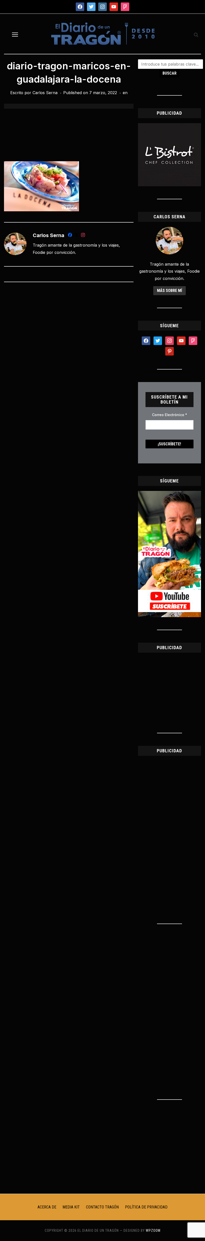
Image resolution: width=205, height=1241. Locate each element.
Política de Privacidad (146, 1207)
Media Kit (71, 1207)
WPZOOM (153, 1230)
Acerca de (47, 1207)
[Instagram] (83, 235)
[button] (15, 35)
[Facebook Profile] (70, 235)
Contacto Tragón (102, 1207)
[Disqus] (69, 352)
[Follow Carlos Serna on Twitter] (76, 235)
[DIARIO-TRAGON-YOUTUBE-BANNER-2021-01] (169, 493)
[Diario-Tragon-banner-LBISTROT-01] (169, 126)
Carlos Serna (45, 92)
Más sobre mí (169, 290)
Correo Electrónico (169, 415)
